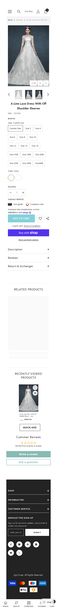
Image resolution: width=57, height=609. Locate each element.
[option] (28, 55)
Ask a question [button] (28, 462)
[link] (40, 218)
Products (19, 20)
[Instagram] (19, 544)
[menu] (10, 11)
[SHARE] (46, 218)
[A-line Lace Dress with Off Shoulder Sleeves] (28, 398)
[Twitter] (19, 553)
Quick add (30, 427)
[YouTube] (11, 553)
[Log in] (38, 11)
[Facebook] (11, 544)
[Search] (19, 11)
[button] (40, 83)
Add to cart (21, 218)
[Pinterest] (28, 544)
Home (10, 20)
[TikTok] (36, 544)
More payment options (28, 240)
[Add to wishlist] (35, 387)
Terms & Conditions (32, 226)
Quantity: (12, 186)
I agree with (17, 226)
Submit (37, 532)
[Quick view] (35, 393)
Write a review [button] (28, 454)
